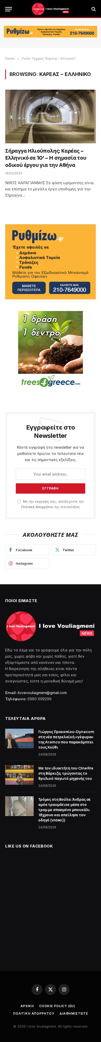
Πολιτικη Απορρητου (33, 1013)
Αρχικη (27, 1006)
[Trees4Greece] (50, 349)
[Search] (93, 9)
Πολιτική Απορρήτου (37, 507)
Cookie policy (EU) (57, 1006)
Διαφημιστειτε (74, 1013)
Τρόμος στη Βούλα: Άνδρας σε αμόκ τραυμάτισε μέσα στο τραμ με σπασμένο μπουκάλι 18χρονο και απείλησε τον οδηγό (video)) (64, 809)
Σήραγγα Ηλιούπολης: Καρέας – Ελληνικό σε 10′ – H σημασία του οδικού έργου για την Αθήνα (45, 158)
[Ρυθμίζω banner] (50, 31)
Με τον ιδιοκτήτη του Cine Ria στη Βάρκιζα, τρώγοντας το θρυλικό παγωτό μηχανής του (65, 773)
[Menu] (8, 9)
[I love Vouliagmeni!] (50, 9)
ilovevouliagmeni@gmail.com (42, 692)
